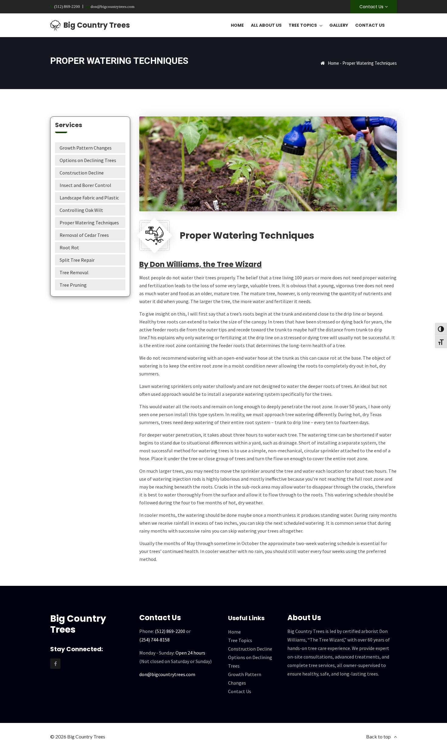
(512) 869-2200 (66, 7)
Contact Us (371, 7)
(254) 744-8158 (154, 640)
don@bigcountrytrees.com (112, 7)
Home (333, 63)
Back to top (378, 736)
